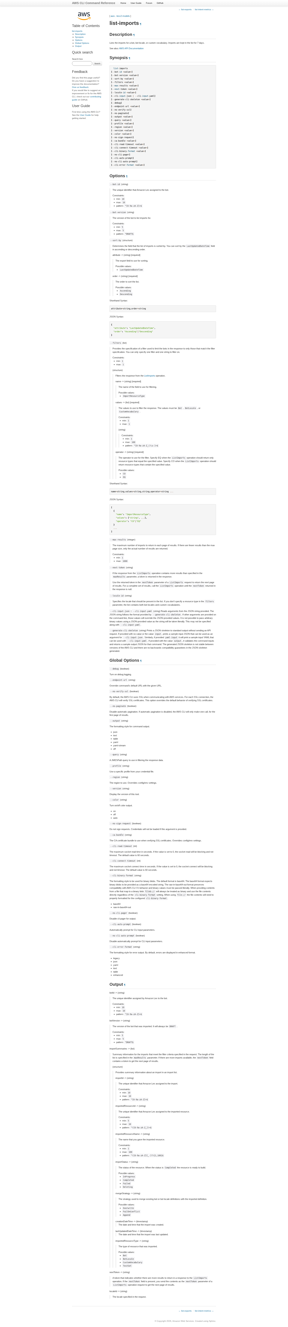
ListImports (149, 375)
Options (78, 40)
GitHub (160, 3)
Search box (77, 59)
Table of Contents (86, 26)
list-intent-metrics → (204, 9)
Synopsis (79, 37)
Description (80, 34)
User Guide (136, 3)
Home (123, 3)
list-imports (77, 31)
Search (97, 63)
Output (78, 46)
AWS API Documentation (131, 48)
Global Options (82, 43)
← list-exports (185, 9)
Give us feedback (80, 87)
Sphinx (212, 1321)
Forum (149, 3)
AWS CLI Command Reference (93, 3)
